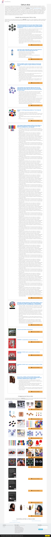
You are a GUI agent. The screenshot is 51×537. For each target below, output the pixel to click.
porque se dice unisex (37, 8)
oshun (31, 8)
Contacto (4, 526)
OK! (47, 535)
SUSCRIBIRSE (40, 529)
